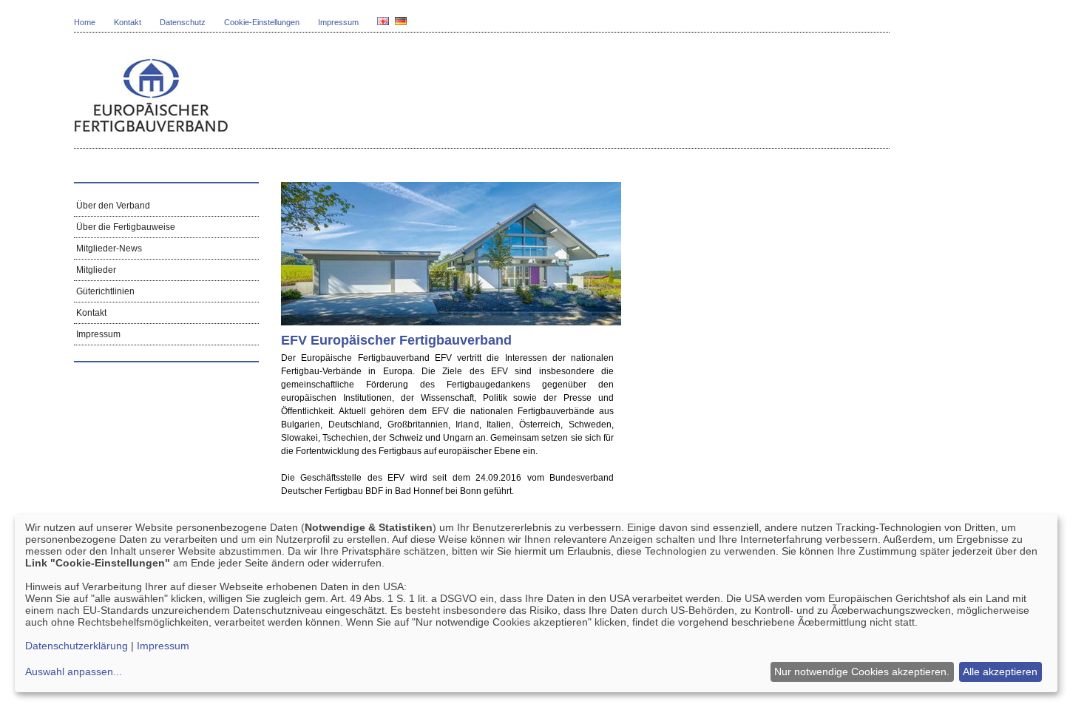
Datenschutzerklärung (76, 646)
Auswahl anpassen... (73, 671)
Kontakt (127, 22)
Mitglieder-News (108, 248)
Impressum (338, 22)
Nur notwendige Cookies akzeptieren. (861, 671)
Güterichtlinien (104, 291)
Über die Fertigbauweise (124, 227)
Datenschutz (183, 22)
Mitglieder (95, 270)
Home (84, 22)
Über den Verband (112, 205)
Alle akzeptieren (1000, 671)
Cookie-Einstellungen (261, 22)
